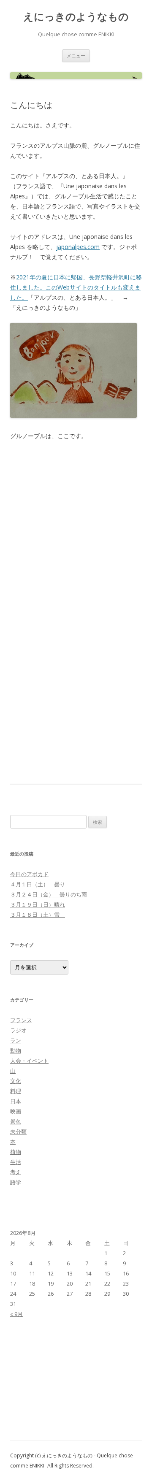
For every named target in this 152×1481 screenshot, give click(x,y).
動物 (15, 1050)
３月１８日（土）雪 (37, 914)
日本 (15, 1101)
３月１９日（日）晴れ (37, 904)
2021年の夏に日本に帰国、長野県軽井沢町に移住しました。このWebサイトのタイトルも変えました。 (76, 287)
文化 (15, 1081)
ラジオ (18, 1030)
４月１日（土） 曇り (37, 884)
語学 (15, 1182)
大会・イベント (29, 1060)
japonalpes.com (78, 247)
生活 (15, 1162)
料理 (15, 1091)
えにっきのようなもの (76, 16)
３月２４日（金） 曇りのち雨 (48, 894)
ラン (15, 1040)
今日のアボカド (29, 874)
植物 (15, 1152)
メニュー (76, 55)
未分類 (18, 1131)
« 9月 (16, 1314)
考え (15, 1172)
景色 (15, 1121)
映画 (15, 1111)
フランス (21, 1020)
